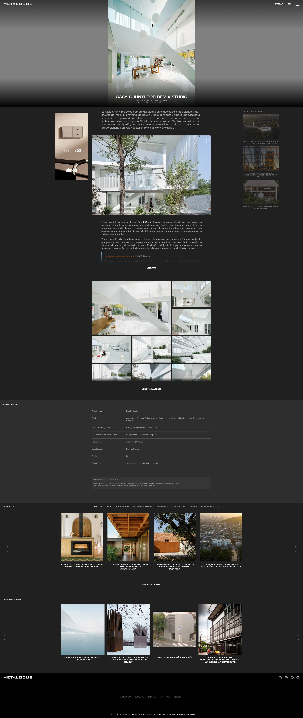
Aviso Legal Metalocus (146, 714)
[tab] (98, 507)
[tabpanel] (151, 549)
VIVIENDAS (98, 507)
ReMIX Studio (145, 222)
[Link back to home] (18, 4)
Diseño (193, 507)
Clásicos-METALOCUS (143, 507)
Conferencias (179, 507)
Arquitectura (122, 507)
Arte (109, 507)
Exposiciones (207, 507)
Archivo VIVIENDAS (151, 585)
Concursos (162, 507)
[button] (7, 549)
